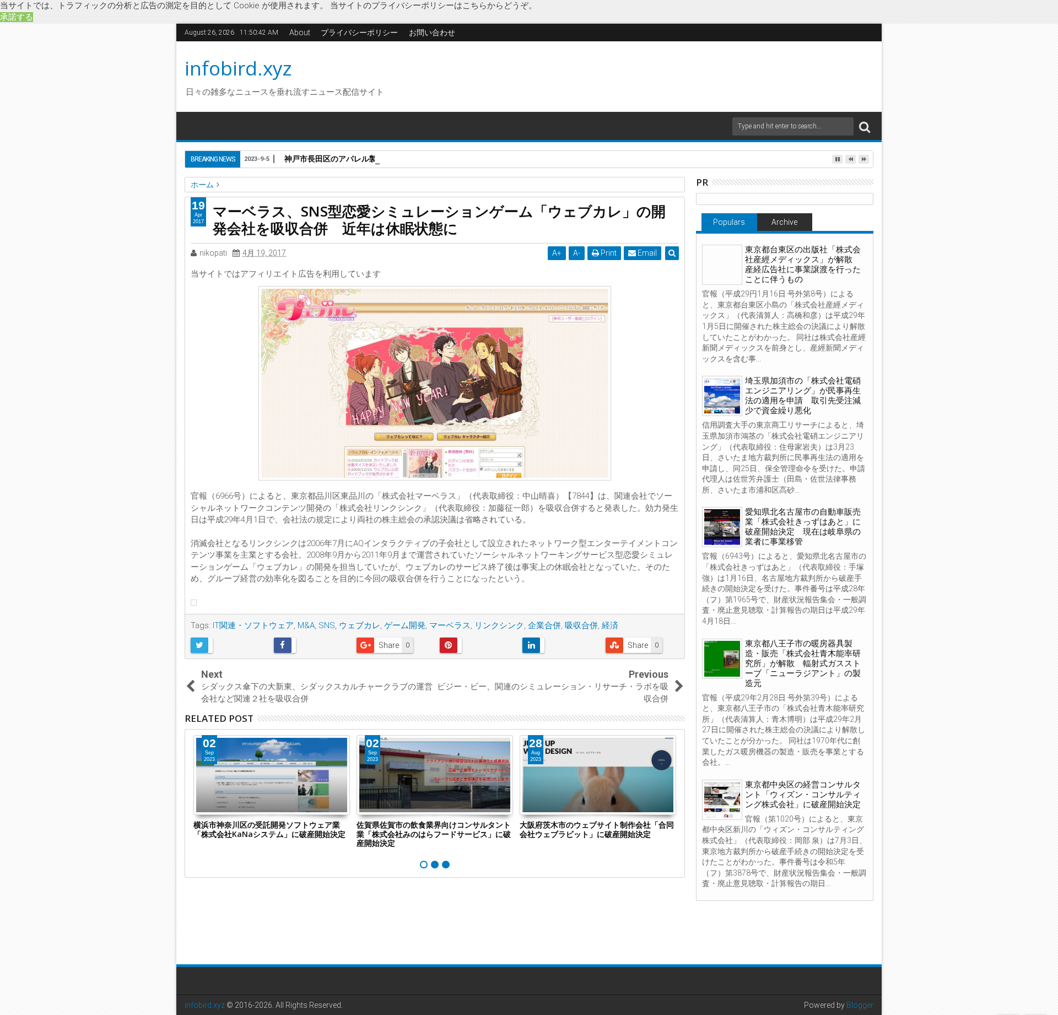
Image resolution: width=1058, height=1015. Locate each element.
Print (608, 253)
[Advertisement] (633, 75)
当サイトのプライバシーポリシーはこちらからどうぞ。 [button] (433, 5)
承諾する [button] (16, 17)
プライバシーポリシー (359, 32)
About (299, 32)
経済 (610, 625)
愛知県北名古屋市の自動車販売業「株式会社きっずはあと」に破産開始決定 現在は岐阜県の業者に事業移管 (803, 527)
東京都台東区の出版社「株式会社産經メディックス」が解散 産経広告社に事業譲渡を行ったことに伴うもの (803, 264)
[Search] (864, 126)
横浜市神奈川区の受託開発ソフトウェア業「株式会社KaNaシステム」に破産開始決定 (269, 829)
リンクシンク (499, 625)
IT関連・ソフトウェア (253, 625)
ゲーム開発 (404, 625)
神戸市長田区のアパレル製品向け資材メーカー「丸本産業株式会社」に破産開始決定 (430, 158)
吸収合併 (581, 625)
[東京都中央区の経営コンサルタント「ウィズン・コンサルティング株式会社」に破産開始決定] (722, 800)
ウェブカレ (359, 625)
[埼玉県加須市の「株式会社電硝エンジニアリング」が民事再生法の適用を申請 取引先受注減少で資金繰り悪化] (722, 396)
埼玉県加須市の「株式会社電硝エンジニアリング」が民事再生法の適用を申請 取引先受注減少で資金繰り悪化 (803, 395)
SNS (327, 625)
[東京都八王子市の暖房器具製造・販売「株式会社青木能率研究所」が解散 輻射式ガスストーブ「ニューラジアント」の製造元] (722, 659)
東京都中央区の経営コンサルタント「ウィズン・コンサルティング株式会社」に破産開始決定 (803, 794)
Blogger (859, 1005)
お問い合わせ (432, 32)
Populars (729, 222)
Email (646, 253)
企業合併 (544, 625)
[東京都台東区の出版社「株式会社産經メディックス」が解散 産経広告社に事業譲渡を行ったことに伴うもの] (722, 265)
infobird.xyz (238, 68)
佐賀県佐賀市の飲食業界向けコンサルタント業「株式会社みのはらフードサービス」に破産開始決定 (434, 834)
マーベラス (450, 625)
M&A (306, 625)
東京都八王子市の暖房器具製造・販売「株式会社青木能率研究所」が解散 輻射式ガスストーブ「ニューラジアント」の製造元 (803, 663)
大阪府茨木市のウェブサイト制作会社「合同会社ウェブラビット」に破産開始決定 (597, 829)
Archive (784, 222)
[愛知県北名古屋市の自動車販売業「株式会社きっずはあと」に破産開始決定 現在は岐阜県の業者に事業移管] (722, 527)
